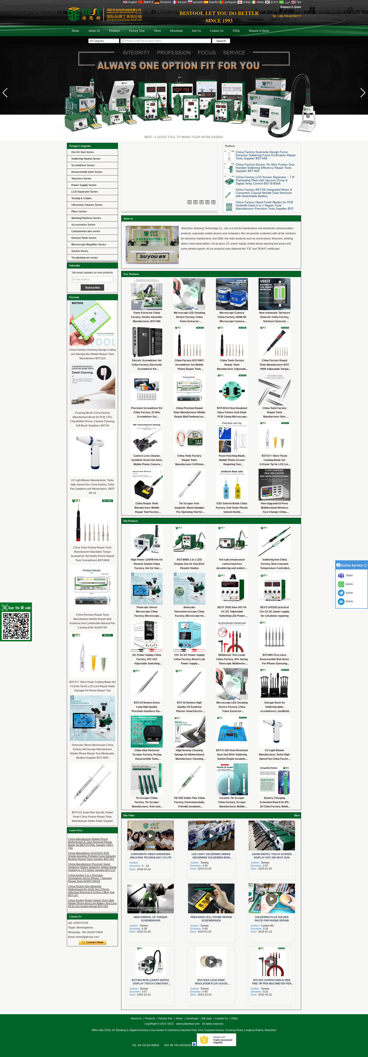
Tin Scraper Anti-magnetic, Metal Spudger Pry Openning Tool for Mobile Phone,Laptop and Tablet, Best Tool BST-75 (189, 508)
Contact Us (216, 30)
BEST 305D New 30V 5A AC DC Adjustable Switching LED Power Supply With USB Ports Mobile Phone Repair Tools (232, 612)
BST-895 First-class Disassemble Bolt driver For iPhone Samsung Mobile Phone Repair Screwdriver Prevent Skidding (274, 660)
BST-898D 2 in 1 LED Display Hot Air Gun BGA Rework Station (189, 564)
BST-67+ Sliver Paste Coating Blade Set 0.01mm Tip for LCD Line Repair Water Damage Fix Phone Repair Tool (92, 686)
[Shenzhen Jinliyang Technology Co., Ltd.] (184, 93)
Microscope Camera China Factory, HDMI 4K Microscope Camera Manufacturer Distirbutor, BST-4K (232, 317)
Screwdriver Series (83, 165)
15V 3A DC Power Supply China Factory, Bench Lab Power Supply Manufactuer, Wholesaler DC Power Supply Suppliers (189, 660)
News (157, 30)
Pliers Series (79, 211)
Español (213, 2)
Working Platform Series (86, 218)
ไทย (299, 2)
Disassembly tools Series (86, 171)
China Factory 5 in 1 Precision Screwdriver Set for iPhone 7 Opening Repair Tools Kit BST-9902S (90, 878)
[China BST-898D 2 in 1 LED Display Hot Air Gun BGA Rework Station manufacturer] (189, 541)
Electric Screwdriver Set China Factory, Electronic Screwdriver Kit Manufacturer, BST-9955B (146, 365)
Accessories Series (83, 224)
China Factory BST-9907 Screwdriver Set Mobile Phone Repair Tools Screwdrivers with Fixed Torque (189, 365)
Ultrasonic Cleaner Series (87, 204)
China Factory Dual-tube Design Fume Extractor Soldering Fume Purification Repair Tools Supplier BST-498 (266, 155)
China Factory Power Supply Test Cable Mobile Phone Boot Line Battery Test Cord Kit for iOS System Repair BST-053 (92, 903)
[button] (363, 92)
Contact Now (92, 942)
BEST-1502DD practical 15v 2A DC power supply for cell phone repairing (274, 611)
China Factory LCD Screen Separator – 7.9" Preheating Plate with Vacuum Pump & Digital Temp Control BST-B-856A (265, 180)
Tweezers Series (81, 178)
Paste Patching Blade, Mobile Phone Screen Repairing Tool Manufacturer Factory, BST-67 (231, 460)
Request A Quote (290, 7)
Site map (206, 1018)
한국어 (274, 2)
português (231, 2)
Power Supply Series (83, 185)
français (182, 2)
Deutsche (165, 2)
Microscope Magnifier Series (88, 244)
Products (114, 30)
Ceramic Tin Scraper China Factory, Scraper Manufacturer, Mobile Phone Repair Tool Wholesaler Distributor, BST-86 (232, 803)
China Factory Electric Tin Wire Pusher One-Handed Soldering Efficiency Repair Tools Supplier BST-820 (265, 168)
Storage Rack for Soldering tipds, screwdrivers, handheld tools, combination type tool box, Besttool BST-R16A (274, 707)
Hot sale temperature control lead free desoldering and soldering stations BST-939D (232, 564)
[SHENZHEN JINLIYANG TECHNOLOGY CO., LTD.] (104, 20)
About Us (94, 30)
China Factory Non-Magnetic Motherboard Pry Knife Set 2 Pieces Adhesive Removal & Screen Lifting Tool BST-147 (91, 891)
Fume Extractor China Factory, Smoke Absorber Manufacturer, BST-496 (146, 317)
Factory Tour (137, 30)
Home (75, 30)
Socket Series (79, 251)
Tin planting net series (84, 257)
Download (176, 30)
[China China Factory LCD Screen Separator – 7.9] (229, 181)
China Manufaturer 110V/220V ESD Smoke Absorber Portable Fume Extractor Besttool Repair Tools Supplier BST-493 (92, 856)
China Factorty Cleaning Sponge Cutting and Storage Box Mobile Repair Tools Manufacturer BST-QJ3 (92, 354)
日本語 (247, 2)
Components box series (85, 231)
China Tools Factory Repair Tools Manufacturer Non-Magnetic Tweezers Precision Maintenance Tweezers (274, 413)
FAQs (236, 30)
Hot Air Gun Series (82, 152)
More (297, 815)
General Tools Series (83, 237)
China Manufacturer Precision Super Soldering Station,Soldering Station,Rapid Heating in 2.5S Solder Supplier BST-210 (92, 867)
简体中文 (149, 2)
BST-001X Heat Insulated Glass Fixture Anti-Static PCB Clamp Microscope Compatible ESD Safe (232, 413)
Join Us (196, 30)
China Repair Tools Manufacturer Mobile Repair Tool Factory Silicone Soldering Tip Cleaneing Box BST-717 (146, 508)
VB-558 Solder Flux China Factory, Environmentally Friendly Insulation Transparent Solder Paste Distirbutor (189, 803)
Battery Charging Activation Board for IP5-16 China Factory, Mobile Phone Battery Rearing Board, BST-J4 (274, 803)
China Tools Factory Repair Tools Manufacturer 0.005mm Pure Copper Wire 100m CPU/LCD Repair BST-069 (189, 460)
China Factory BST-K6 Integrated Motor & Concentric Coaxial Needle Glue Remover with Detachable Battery (264, 193)
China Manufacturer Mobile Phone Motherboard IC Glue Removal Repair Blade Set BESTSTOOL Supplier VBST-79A (91, 844)
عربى (287, 2)
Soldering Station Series (86, 158)
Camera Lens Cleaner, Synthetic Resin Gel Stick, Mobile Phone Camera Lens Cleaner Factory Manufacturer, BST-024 (146, 460)
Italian (260, 2)
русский (198, 2)
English (132, 2)
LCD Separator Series (84, 191)
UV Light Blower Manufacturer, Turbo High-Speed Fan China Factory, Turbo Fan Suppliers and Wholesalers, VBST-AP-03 (274, 755)
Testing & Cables (81, 198)
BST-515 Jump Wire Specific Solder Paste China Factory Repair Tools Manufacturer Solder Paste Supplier (92, 816)
